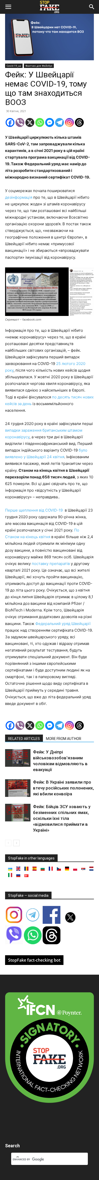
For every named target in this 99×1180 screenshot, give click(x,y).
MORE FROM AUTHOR (63, 739)
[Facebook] (10, 122)
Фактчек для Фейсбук (38, 65)
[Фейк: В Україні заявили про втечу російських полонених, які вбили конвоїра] (17, 788)
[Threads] (79, 122)
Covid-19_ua (14, 65)
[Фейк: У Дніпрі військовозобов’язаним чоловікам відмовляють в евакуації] (17, 758)
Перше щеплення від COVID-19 (34, 510)
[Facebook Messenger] (49, 122)
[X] (29, 122)
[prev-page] (8, 843)
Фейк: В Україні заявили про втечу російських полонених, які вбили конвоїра (63, 788)
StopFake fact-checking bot (34, 960)
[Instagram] (69, 122)
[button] (8, 7)
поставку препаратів (51, 563)
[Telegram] (59, 122)
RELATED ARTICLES (24, 739)
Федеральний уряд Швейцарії (63, 623)
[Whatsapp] (39, 122)
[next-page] (16, 843)
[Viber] (19, 122)
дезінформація (18, 197)
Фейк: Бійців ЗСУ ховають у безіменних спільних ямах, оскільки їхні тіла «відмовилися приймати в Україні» (61, 818)
